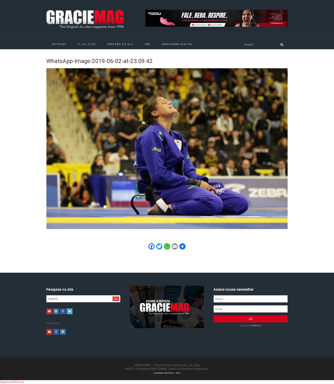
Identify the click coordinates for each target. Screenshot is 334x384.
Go (116, 298)
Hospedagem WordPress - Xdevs (167, 373)
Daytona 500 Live (12, 382)
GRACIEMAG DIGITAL (177, 44)
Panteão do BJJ (120, 44)
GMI (148, 44)
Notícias (59, 44)
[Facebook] (63, 311)
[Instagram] (56, 311)
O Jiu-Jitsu (87, 44)
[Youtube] (49, 311)
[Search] (282, 44)
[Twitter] (69, 311)
